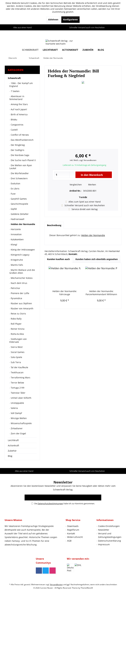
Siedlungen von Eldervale (18, 340)
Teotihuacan (17, 372)
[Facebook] (39, 570)
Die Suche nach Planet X (23, 160)
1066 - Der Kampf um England (21, 85)
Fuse (13, 193)
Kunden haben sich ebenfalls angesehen (96, 259)
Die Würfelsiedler (19, 173)
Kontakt (71, 533)
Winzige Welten (18, 418)
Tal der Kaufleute (19, 367)
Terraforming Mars (20, 377)
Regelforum (73, 529)
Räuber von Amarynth (21, 308)
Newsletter (103, 529)
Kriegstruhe (16, 259)
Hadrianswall (17, 219)
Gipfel (13, 208)
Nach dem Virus (18, 283)
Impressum (104, 544)
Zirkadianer (16, 428)
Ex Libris (14, 188)
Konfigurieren (70, 19)
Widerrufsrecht (75, 537)
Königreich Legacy (19, 254)
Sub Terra (15, 362)
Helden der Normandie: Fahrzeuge (64, 293)
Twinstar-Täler (17, 392)
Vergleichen (75, 184)
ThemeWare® (87, 588)
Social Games (17, 352)
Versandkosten (56, 584)
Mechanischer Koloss (21, 277)
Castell (14, 129)
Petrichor (15, 288)
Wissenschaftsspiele (21, 423)
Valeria (14, 408)
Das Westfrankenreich (21, 139)
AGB (69, 540)
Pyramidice (16, 298)
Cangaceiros (16, 124)
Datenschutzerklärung (109, 540)
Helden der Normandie (22, 224)
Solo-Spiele (16, 357)
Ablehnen (53, 19)
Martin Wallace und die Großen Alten (22, 271)
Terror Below (17, 382)
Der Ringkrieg (17, 144)
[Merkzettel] (112, 33)
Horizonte (15, 229)
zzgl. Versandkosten (87, 160)
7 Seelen (15, 91)
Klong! (13, 244)
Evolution (15, 183)
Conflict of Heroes (19, 134)
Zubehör (12, 450)
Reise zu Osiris (18, 313)
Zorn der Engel (18, 433)
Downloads (73, 526)
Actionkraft (13, 445)
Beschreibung (54, 225)
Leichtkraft (13, 440)
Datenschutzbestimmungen (50, 503)
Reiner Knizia (17, 328)
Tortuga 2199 (17, 387)
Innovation (16, 234)
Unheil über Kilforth (20, 397)
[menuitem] (118, 33)
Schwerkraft (14, 78)
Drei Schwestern (19, 178)
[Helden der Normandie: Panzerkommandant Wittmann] (101, 277)
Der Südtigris (17, 150)
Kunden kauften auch (58, 259)
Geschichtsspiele (19, 203)
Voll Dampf (16, 413)
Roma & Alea (17, 333)
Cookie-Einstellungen (109, 526)
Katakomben (17, 239)
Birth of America (19, 114)
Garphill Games (18, 198)
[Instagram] (52, 570)
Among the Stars (19, 104)
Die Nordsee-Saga (19, 155)
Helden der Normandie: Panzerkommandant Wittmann (101, 293)
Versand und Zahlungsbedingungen (109, 535)
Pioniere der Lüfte (19, 293)
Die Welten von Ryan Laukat (20, 167)
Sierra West (16, 347)
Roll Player (16, 323)
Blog (10, 455)
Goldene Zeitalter (19, 214)
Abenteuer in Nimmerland (16, 98)
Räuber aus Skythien (21, 303)
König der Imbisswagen (22, 249)
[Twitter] (46, 570)
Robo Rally (16, 318)
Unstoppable (17, 402)
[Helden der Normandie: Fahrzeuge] (65, 277)
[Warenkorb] (118, 33)
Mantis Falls (16, 264)
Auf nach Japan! (18, 109)
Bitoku (13, 119)
